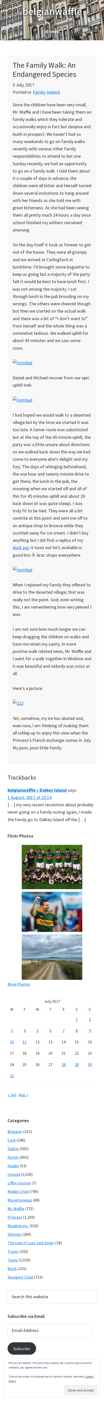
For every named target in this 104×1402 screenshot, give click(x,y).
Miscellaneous (20, 1200)
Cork (12, 1140)
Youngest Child (20, 1277)
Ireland (53, 92)
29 (77, 1064)
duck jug (21, 547)
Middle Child (18, 1191)
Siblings (14, 1234)
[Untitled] (22, 363)
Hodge (13, 1165)
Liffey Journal (19, 1182)
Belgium (15, 1131)
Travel (13, 1251)
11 (24, 1041)
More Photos (19, 984)
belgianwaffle (52, 11)
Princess (15, 1217)
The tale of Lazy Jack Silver (31, 1242)
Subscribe (21, 1348)
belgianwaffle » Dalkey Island (37, 790)
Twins (13, 1259)
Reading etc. (18, 1225)
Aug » (23, 1094)
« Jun (12, 1094)
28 (64, 1064)
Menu (55, 31)
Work (12, 1268)
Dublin (13, 1148)
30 (90, 1064)
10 (12, 1041)
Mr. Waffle (16, 1208)
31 (12, 1075)
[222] (18, 703)
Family (39, 92)
